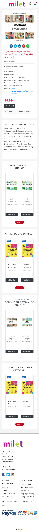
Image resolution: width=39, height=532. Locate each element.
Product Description (19, 124)
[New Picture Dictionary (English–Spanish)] (27, 251)
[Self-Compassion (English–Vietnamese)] (27, 185)
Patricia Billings (12, 204)
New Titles (16, 88)
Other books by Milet (19, 233)
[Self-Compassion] (11, 185)
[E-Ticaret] (19, 529)
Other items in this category (19, 369)
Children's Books (18, 91)
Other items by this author (19, 166)
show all (19, 222)
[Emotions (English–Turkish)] (11, 322)
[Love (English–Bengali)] (27, 322)
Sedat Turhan (12, 270)
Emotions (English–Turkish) (12, 338)
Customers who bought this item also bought (19, 302)
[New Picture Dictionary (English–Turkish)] (11, 251)
